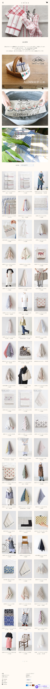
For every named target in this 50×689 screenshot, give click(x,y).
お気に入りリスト (5, 675)
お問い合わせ (4, 676)
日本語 (28, 679)
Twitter (4, 680)
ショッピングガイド (30, 673)
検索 (3, 673)
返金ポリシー (28, 676)
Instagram (5, 682)
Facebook (5, 679)
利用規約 (28, 675)
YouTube (5, 684)
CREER (30, 682)
